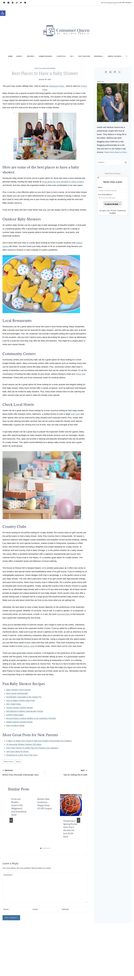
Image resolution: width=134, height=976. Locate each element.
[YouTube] (25, 2)
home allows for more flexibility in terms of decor (63, 182)
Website (65, 909)
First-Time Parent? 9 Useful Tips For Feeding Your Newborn (32, 748)
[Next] (78, 820)
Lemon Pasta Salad (14, 715)
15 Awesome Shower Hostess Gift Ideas (23, 744)
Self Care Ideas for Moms (17, 751)
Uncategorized (49, 68)
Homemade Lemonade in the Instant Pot (23, 697)
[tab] (40, 848)
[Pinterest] (12, 2)
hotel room (75, 414)
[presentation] (71, 805)
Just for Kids (84, 56)
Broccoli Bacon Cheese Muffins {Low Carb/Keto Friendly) (31, 718)
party (18, 761)
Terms (111, 173)
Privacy (117, 173)
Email (36, 909)
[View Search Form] (126, 56)
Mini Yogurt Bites (13, 704)
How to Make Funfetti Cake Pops (20, 700)
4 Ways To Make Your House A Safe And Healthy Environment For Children (39, 741)
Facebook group (111, 2)
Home (10, 56)
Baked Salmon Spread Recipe (19, 722)
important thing (63, 614)
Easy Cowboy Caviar (15, 725)
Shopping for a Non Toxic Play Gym (21, 755)
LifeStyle (38, 68)
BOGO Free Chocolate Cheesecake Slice (21, 773)
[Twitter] (21, 2)
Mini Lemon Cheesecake (17, 693)
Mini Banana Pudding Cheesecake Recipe (24, 711)
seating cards (29, 646)
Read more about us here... (116, 152)
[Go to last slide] (11, 820)
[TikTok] (16, 2)
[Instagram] (8, 2)
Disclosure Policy (57, 86)
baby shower (8, 761)
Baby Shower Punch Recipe (18, 690)
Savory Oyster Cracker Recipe (19, 708)
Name (6, 909)
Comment (8, 875)
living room (81, 374)
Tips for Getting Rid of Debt (75, 773)
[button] (2, 13)
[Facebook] (4, 2)
